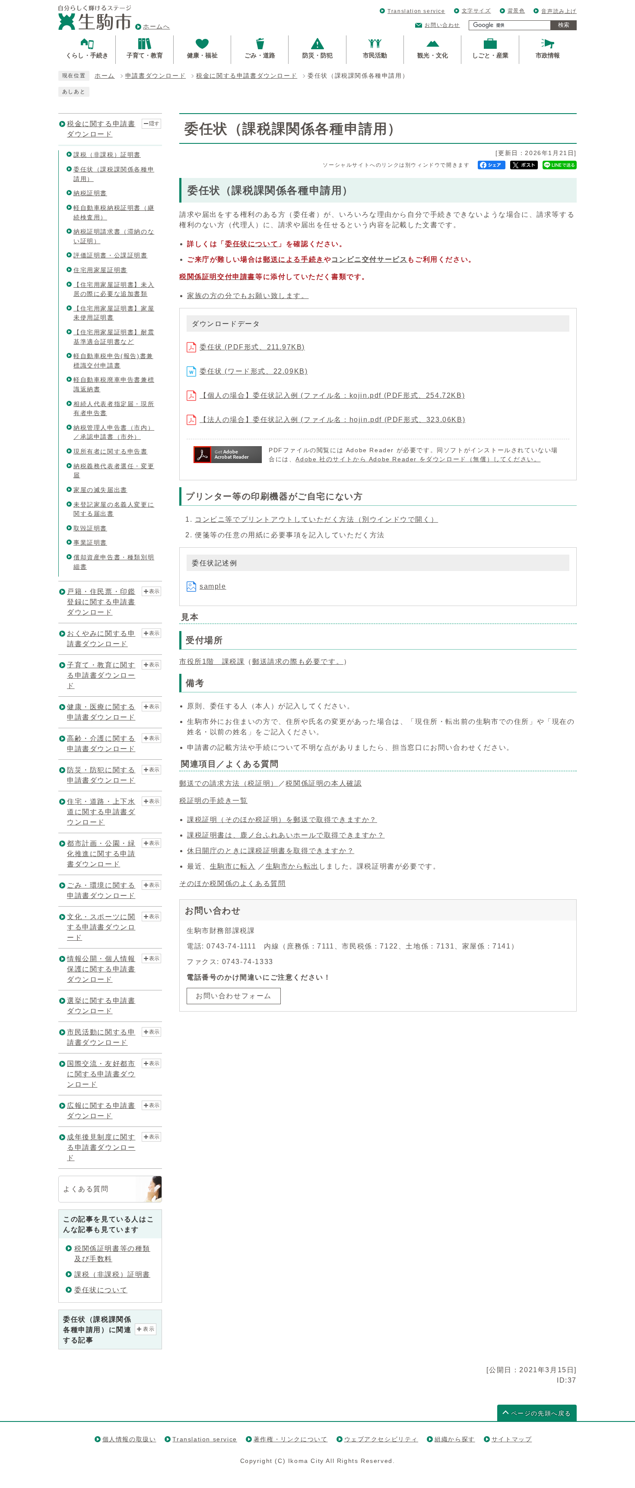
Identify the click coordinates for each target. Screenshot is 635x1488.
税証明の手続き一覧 (213, 800)
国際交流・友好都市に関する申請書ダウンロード (101, 1074)
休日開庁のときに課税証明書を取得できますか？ (270, 850)
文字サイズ (476, 11)
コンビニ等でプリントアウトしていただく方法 (316, 519)
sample (213, 586)
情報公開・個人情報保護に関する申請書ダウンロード (101, 969)
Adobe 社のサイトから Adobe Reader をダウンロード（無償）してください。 (417, 459)
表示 (154, 591)
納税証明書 (90, 193)
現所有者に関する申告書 (110, 451)
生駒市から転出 (292, 866)
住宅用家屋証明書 (100, 270)
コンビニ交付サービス (369, 259)
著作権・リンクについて (291, 1439)
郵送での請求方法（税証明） (228, 783)
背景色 (516, 11)
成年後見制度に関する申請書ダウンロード (101, 1147)
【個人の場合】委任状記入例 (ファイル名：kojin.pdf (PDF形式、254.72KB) (332, 395)
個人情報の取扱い (129, 1439)
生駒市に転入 (233, 866)
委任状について (100, 1290)
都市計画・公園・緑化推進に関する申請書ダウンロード (101, 854)
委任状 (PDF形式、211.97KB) (252, 347)
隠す (154, 123)
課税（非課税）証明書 (107, 154)
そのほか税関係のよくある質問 (232, 883)
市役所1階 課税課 (211, 661)
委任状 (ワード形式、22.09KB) (254, 371)
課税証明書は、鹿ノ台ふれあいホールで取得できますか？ (286, 835)
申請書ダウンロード (155, 76)
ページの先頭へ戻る (541, 1413)
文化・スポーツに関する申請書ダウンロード (101, 927)
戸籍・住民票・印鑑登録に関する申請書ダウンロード (101, 602)
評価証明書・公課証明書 (110, 255)
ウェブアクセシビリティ (381, 1439)
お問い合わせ (442, 25)
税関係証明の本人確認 (324, 783)
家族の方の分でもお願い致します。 (248, 295)
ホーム (105, 76)
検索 (563, 25)
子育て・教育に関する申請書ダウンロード (101, 675)
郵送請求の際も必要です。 (297, 661)
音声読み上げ (559, 11)
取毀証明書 (90, 528)
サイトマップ (512, 1439)
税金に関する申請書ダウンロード (246, 76)
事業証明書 (90, 542)
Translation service (416, 11)
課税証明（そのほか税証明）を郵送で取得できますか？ (282, 819)
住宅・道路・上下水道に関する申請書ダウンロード (101, 812)
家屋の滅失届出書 (100, 489)
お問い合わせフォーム (234, 995)
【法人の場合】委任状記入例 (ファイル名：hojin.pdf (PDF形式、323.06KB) (332, 419)
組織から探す (455, 1439)
